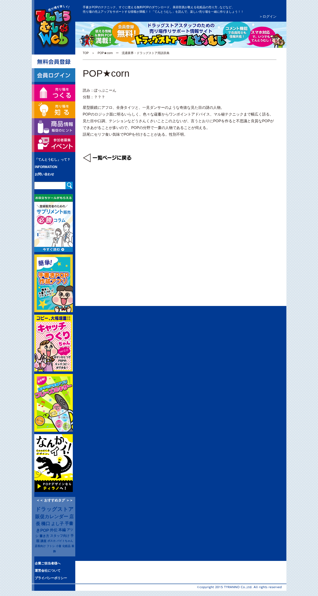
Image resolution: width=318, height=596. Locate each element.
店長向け (40, 545)
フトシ (51, 545)
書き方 (44, 536)
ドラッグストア (55, 509)
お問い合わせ (44, 174)
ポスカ (51, 540)
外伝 (53, 530)
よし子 (57, 523)
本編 (62, 530)
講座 (43, 540)
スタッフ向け (60, 535)
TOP (86, 53)
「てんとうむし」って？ (52, 159)
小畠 (58, 545)
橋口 (45, 523)
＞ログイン (268, 16)
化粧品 (66, 545)
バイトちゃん (65, 540)
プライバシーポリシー (51, 578)
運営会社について (48, 570)
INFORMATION (46, 167)
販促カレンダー (51, 516)
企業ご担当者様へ (48, 563)
